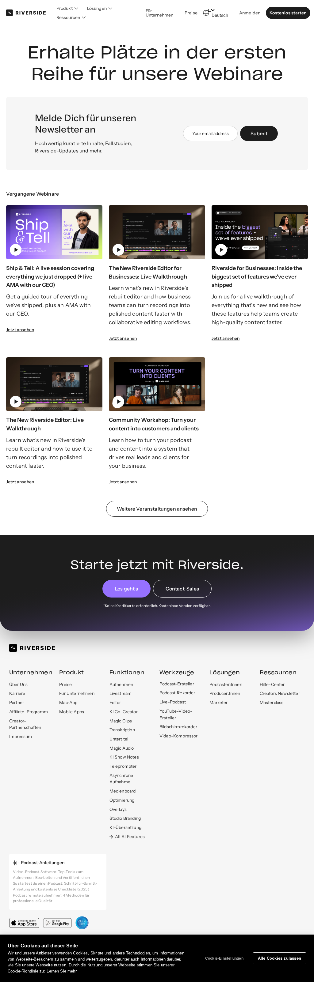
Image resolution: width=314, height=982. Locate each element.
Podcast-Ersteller (176, 684)
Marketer (218, 702)
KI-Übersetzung (125, 827)
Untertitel (118, 739)
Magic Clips (120, 721)
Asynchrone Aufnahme (121, 779)
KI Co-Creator (123, 711)
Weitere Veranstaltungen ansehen (157, 509)
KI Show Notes (124, 757)
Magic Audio (121, 748)
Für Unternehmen (160, 13)
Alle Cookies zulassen (279, 958)
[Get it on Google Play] (57, 923)
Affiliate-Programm (28, 711)
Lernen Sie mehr (61, 971)
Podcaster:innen (225, 684)
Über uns (18, 684)
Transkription (122, 730)
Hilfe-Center (272, 684)
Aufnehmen (121, 684)
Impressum (20, 736)
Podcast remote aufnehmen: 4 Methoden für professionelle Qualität (51, 898)
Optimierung (122, 800)
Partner (16, 702)
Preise (191, 13)
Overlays (118, 809)
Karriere (17, 693)
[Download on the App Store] (24, 923)
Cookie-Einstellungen (224, 958)
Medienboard (122, 791)
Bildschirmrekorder (178, 726)
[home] (26, 13)
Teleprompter (123, 766)
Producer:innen (224, 693)
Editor (115, 702)
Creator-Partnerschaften (25, 724)
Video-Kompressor (178, 736)
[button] (67, 8)
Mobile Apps (71, 711)
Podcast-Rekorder (177, 692)
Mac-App (68, 702)
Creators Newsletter (280, 693)
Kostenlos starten (288, 13)
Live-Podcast (172, 702)
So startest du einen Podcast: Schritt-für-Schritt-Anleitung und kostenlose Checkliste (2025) (55, 886)
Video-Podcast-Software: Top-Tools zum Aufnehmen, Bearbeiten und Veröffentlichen (51, 874)
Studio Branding (125, 818)
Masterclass (272, 702)
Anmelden (249, 13)
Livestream (120, 693)
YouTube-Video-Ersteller (175, 714)
